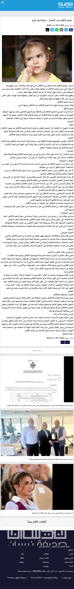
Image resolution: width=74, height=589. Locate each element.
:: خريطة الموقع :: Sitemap (17, 577)
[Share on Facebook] (71, 29)
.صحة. (71, 566)
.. (48, 550)
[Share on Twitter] (66, 29)
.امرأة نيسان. (69, 562)
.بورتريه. (46, 566)
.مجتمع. (71, 550)
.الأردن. (71, 554)
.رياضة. (21, 562)
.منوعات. (45, 562)
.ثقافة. (22, 558)
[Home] (37, 538)
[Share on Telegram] (52, 29)
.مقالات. (46, 554)
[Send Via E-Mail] (61, 29)
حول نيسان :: (66, 577)
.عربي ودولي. (69, 558)
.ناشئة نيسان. (44, 558)
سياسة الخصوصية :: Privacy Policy (44, 577)
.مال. (22, 554)
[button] (57, 29)
